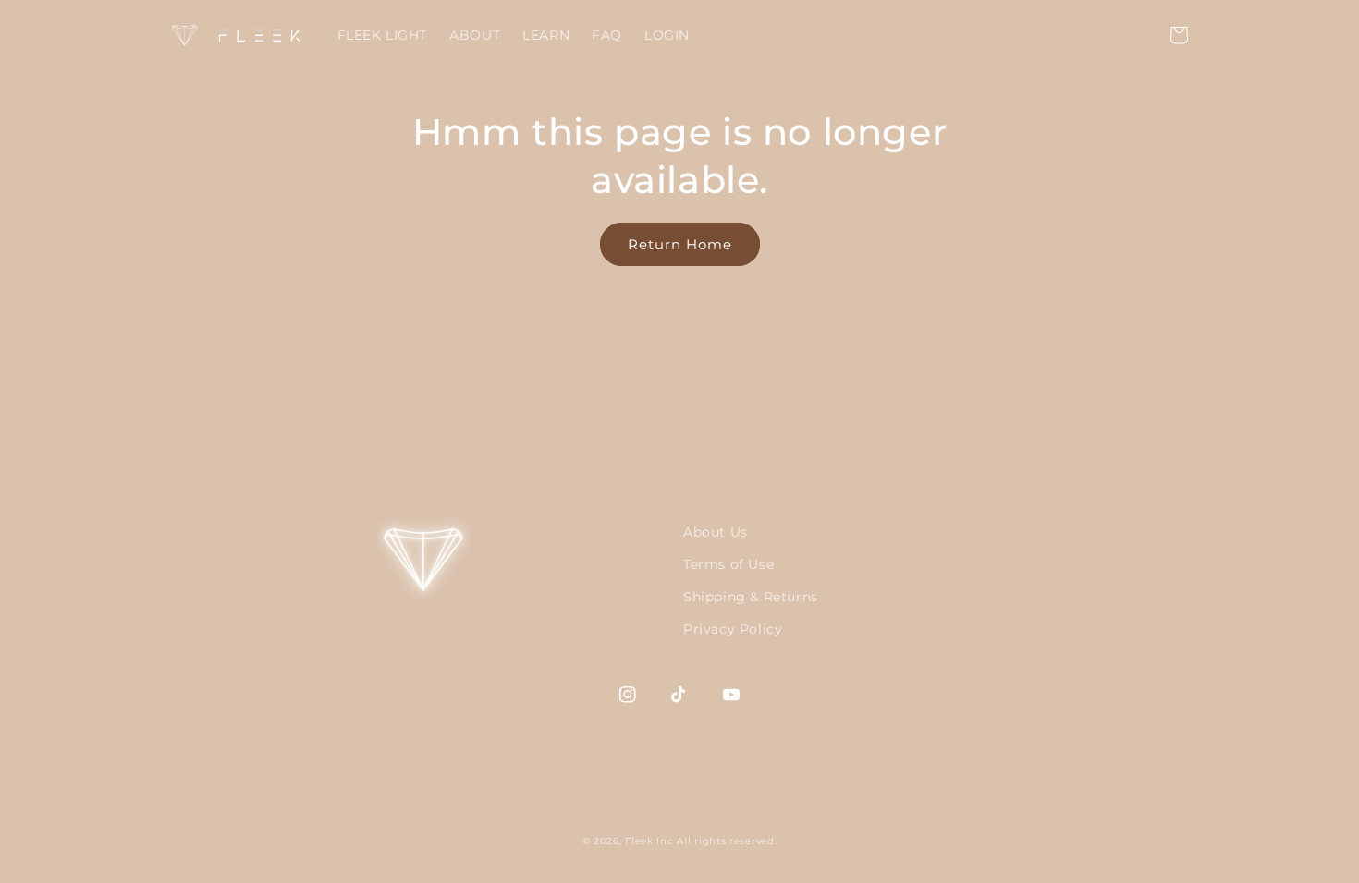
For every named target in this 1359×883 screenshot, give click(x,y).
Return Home (680, 244)
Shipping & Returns (750, 596)
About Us (715, 532)
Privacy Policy (732, 629)
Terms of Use (728, 564)
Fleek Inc (649, 841)
